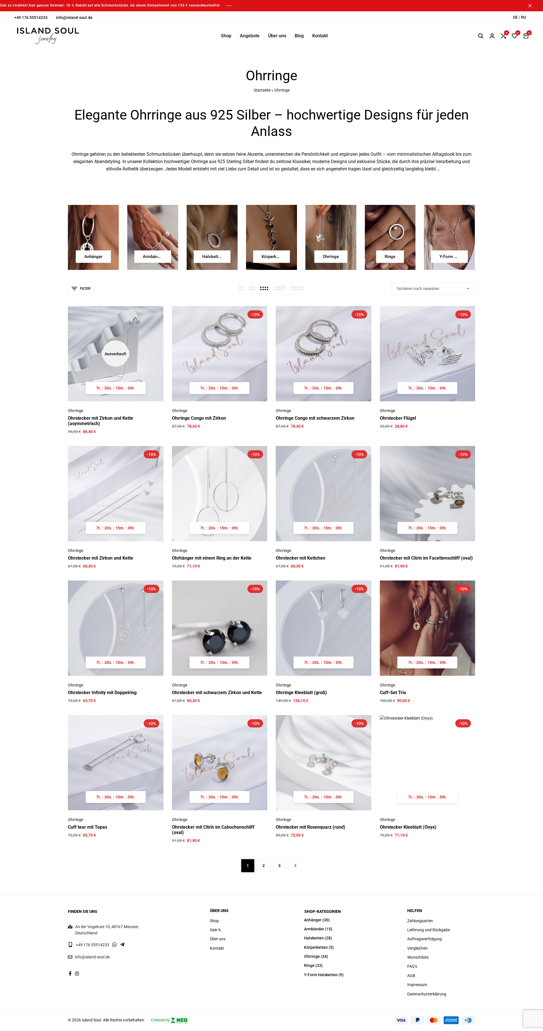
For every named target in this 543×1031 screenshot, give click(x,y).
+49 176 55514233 (31, 17)
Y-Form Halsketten (321, 974)
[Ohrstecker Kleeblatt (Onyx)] (427, 763)
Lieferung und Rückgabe (428, 930)
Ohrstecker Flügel (398, 418)
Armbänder (314, 929)
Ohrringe (75, 410)
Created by (161, 1020)
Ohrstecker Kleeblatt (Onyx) (408, 827)
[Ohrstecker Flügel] (427, 354)
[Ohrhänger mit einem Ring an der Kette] (220, 494)
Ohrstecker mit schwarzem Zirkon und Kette (217, 692)
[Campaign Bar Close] (533, 5)
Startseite (262, 90)
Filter (85, 289)
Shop (226, 35)
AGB (411, 975)
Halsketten (314, 938)
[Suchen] (480, 36)
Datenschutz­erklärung (426, 994)
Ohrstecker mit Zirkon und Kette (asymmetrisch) (100, 420)
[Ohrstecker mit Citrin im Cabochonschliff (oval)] (220, 763)
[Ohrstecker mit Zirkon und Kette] (115, 494)
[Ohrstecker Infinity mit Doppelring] (115, 628)
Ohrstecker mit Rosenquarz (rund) (310, 827)
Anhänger (313, 920)
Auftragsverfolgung (424, 939)
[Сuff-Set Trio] (427, 628)
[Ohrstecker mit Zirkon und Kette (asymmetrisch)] (115, 354)
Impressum (417, 984)
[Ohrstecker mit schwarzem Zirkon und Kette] (220, 628)
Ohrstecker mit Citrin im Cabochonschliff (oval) (213, 829)
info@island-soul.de (74, 17)
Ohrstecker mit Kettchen (300, 558)
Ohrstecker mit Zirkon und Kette (100, 558)
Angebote (250, 35)
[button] (503, 36)
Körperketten (316, 947)
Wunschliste (417, 957)
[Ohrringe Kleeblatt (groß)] (323, 628)
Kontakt (320, 35)
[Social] (70, 973)
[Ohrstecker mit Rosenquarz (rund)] (323, 763)
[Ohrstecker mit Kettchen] (323, 494)
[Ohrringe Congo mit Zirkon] (220, 354)
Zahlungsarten (420, 921)
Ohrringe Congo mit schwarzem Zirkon (315, 418)
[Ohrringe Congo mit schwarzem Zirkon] (323, 354)
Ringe (309, 965)
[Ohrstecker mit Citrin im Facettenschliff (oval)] (427, 494)
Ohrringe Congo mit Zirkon (199, 418)
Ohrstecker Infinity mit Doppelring (102, 692)
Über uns (277, 35)
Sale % (215, 930)
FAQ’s (412, 966)
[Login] (492, 36)
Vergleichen (417, 948)
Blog (299, 35)
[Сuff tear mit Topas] (115, 763)
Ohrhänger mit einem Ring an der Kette (211, 558)
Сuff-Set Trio (393, 692)
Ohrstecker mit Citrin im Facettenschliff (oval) (426, 558)
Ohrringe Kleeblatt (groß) (301, 692)
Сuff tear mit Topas (87, 827)
